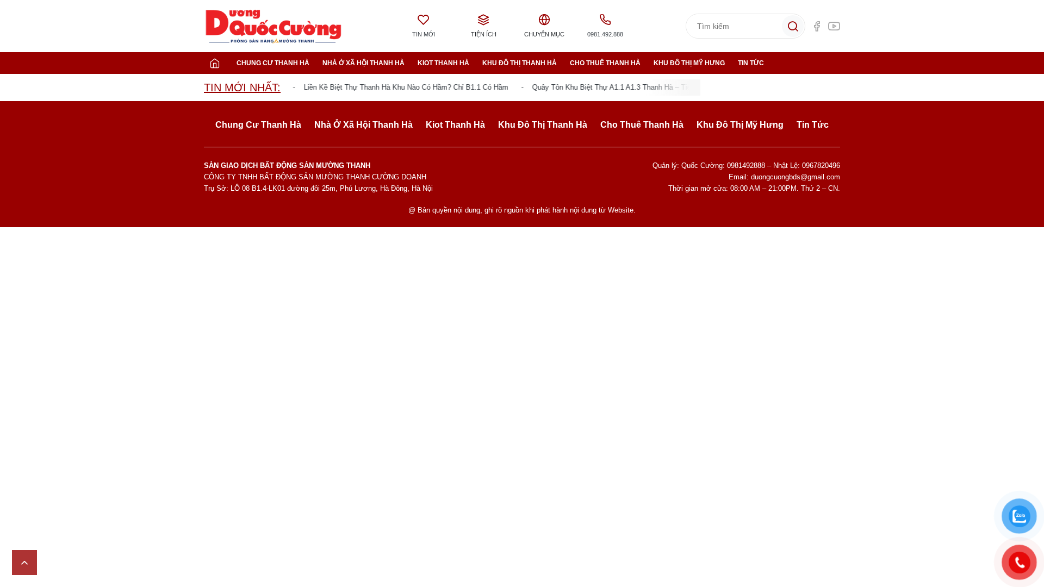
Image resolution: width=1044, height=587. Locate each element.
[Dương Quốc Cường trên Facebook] (817, 26)
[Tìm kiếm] (793, 26)
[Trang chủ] (215, 63)
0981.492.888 (605, 34)
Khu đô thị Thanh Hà (519, 63)
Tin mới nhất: (242, 87)
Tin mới (423, 34)
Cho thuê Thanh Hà (605, 63)
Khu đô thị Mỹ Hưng (689, 63)
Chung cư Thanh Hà (273, 63)
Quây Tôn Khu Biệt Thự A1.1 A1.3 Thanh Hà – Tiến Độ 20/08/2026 (631, 87)
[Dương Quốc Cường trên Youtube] (834, 26)
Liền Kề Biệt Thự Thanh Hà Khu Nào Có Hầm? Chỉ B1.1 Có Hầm (399, 87)
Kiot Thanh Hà (443, 63)
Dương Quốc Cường (273, 26)
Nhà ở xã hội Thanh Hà (363, 63)
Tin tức (751, 63)
